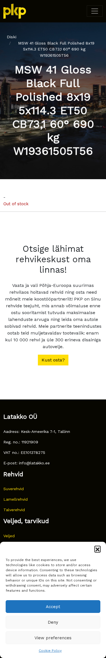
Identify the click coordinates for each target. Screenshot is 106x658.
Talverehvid (14, 509)
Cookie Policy (50, 651)
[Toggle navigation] (95, 11)
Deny (53, 622)
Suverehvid (13, 488)
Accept (53, 606)
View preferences (53, 637)
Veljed (9, 536)
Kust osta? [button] (53, 360)
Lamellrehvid (15, 499)
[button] (97, 549)
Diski (11, 37)
